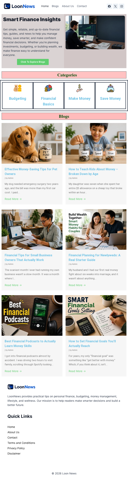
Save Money (110, 98)
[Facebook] (109, 6)
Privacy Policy (16, 448)
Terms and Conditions (21, 442)
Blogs (55, 6)
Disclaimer (13, 453)
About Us (68, 6)
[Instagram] (121, 6)
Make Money (80, 98)
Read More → (13, 199)
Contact (82, 6)
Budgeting (17, 98)
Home (45, 6)
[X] (115, 6)
